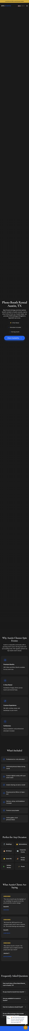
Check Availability (13, 338)
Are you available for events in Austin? (12, 999)
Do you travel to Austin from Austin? (13, 992)
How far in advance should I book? (13, 1007)
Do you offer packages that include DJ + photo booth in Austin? (13, 1014)
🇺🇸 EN (19, 5)
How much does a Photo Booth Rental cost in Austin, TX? (14, 984)
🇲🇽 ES (23, 5)
